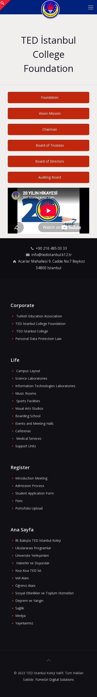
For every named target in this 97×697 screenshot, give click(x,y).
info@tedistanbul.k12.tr (51, 254)
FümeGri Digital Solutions (54, 679)
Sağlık (19, 608)
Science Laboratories (31, 378)
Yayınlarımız (24, 623)
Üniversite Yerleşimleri (32, 555)
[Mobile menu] (91, 7)
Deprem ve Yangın (29, 600)
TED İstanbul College (32, 331)
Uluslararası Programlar (33, 548)
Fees (19, 500)
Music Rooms (25, 393)
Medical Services (28, 438)
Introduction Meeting (31, 478)
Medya (20, 615)
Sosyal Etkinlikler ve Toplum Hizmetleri (44, 593)
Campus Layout (28, 371)
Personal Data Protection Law (38, 338)
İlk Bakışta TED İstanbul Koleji (38, 540)
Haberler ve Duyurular (32, 563)
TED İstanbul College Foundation (40, 323)
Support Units (25, 446)
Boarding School (27, 416)
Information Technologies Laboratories (45, 386)
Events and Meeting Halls (34, 423)
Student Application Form (34, 493)
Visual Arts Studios (29, 408)
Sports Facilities (28, 401)
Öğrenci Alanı (25, 585)
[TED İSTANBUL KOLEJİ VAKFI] (50, 7)
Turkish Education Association (39, 316)
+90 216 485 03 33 (51, 248)
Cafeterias (23, 431)
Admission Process (29, 485)
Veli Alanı (22, 578)
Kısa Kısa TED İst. (28, 570)
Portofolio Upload (29, 508)
